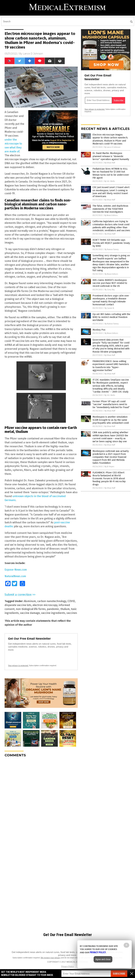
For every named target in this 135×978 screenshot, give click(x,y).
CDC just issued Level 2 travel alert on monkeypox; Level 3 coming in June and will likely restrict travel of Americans (111, 192)
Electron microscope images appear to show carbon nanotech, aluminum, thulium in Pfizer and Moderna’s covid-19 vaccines (110, 139)
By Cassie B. (109, 308)
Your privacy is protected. (18, 665)
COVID (71, 601)
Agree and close (102, 959)
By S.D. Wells (109, 181)
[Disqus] (41, 801)
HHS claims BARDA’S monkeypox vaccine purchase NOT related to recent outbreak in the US (110, 283)
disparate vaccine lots (18, 605)
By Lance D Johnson (112, 147)
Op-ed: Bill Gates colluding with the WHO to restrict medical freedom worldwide (111, 317)
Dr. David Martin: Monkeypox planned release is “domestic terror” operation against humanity (111, 156)
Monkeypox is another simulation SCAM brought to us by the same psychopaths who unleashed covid (111, 419)
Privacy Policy (67, 966)
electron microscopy (45, 605)
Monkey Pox (99, 329)
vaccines (72, 613)
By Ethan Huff (109, 163)
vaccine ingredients (53, 613)
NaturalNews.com (15, 576)
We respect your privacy (50, 958)
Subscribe (119, 973)
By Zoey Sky (110, 290)
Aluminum (30, 601)
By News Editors (111, 215)
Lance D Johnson (33, 53)
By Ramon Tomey (112, 249)
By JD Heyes (109, 466)
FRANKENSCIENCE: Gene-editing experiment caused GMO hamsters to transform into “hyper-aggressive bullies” (111, 366)
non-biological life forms (31, 609)
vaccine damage (30, 613)
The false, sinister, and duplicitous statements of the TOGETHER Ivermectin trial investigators (110, 208)
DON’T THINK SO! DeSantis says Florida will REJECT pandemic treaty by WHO (111, 243)
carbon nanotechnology (51, 601)
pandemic (53, 609)
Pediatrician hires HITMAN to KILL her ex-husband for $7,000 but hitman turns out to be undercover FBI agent (111, 173)
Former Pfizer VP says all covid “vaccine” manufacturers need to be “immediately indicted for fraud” (111, 404)
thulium (65, 609)
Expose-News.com (16, 569)
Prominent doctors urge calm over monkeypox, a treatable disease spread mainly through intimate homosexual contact (111, 300)
